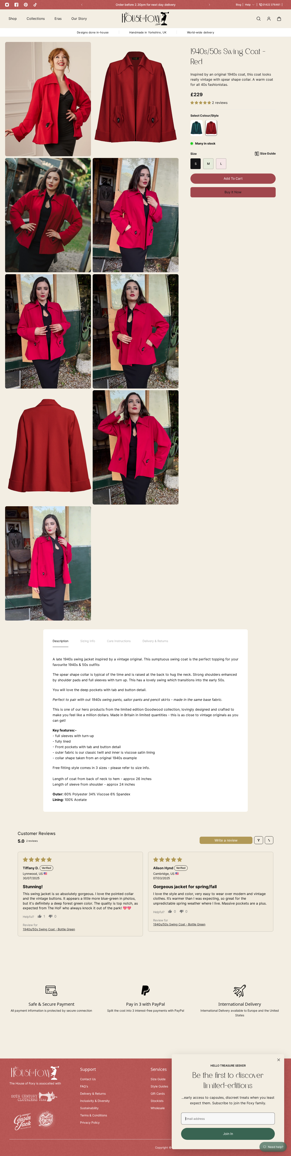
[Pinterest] (25, 4)
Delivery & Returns (155, 641)
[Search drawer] (259, 18)
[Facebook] (16, 4)
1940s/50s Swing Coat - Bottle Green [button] (49, 929)
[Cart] (279, 18)
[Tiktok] (35, 4)
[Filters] (258, 840)
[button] (201, 102)
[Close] (278, 1060)
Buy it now (233, 192)
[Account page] (269, 18)
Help (248, 4)
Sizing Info (87, 641)
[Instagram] (7, 4)
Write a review (226, 840)
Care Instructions (119, 641)
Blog (238, 4)
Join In (228, 1134)
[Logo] (145, 18)
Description (60, 641)
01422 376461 (271, 4)
